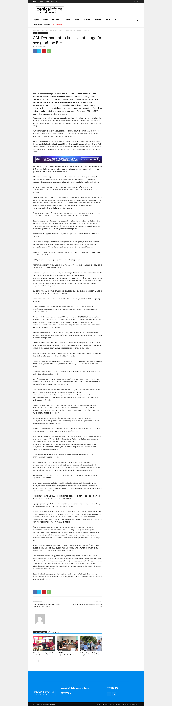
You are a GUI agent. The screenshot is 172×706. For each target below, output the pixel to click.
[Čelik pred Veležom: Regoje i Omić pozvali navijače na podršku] (44, 643)
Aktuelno (35, 650)
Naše (116, 20)
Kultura (87, 20)
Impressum (105, 704)
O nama (98, 704)
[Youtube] (137, 1)
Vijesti (36, 20)
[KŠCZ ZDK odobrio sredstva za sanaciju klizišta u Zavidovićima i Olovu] (67, 643)
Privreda (55, 20)
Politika (67, 20)
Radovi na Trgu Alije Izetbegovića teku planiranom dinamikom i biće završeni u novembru (90, 655)
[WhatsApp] (49, 51)
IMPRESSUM (66, 693)
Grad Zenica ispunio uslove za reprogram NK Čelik (87, 605)
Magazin (98, 20)
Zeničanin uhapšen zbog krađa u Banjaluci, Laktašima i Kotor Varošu (47, 605)
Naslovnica (36, 30)
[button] (136, 20)
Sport (77, 20)
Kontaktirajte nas (134, 704)
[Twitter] (39, 51)
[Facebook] (134, 1)
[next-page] (37, 661)
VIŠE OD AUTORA (53, 632)
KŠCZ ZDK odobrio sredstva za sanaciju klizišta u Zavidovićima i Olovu (66, 655)
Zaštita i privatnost (115, 704)
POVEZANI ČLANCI (39, 632)
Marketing (125, 704)
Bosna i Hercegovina (51, 30)
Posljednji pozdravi (42, 25)
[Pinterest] (44, 51)
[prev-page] (34, 661)
